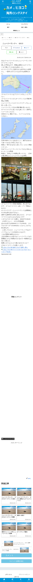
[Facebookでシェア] (5, 476)
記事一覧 (16, 576)
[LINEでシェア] (5, 481)
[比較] (16, 128)
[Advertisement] (16, 271)
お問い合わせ (8, 574)
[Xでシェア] (5, 472)
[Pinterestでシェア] (12, 481)
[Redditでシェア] (20, 476)
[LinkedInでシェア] (20, 481)
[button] (22, 52)
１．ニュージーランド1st (8, 438)
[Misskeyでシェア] (27, 472)
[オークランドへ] (16, 84)
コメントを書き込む (16, 561)
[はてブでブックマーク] (27, 476)
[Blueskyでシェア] (20, 472)
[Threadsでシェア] (12, 476)
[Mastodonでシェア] (12, 472)
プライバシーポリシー (24, 574)
